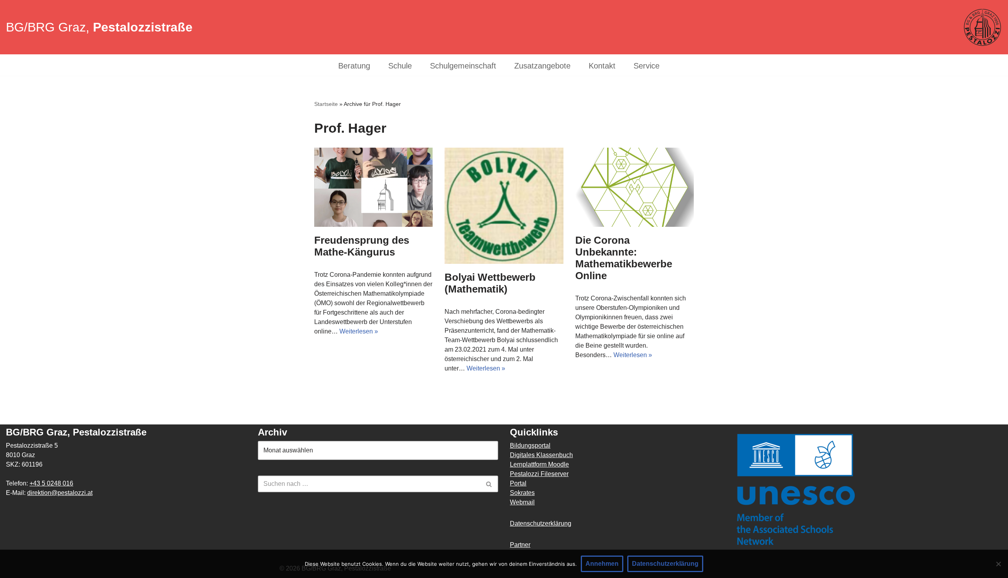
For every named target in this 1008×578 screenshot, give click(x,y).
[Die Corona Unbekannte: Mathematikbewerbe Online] (634, 187)
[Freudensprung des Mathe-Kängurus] (373, 187)
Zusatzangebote (542, 66)
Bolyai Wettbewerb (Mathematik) (490, 283)
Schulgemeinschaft (463, 66)
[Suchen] (489, 484)
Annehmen (602, 563)
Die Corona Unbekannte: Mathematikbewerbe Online (623, 258)
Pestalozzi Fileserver (539, 474)
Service (647, 66)
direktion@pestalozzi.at (60, 492)
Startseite (326, 104)
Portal (518, 483)
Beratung (354, 66)
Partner (520, 544)
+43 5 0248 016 (51, 483)
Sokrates (522, 492)
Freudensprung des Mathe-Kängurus (361, 246)
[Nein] (998, 564)
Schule (400, 66)
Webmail (522, 502)
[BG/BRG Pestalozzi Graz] (982, 27)
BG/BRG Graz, (99, 27)
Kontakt (602, 66)
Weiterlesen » (358, 331)
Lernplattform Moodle (539, 464)
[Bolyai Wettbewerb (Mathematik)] (504, 206)
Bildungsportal (530, 445)
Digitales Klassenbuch (541, 455)
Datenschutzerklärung (540, 523)
